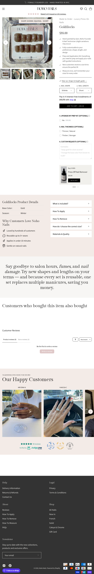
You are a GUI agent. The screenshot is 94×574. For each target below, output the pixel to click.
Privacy (52, 488)
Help (4, 482)
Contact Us (7, 496)
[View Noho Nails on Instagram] (3, 565)
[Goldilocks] (5, 74)
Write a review (47, 351)
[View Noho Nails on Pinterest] (9, 565)
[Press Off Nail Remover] (64, 174)
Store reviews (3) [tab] (23, 339)
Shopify (57, 568)
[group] (47, 2)
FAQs (4, 527)
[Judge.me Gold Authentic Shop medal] (60, 445)
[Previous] (5, 42)
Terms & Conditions (57, 492)
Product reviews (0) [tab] (9, 339)
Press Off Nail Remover (77, 172)
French (52, 518)
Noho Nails (42, 568)
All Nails (52, 509)
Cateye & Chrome (56, 527)
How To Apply (8, 514)
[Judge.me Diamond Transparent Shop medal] (50, 445)
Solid (51, 523)
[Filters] (75, 339)
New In (52, 514)
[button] (85, 8)
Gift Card (53, 531)
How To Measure (9, 523)
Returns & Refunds (10, 492)
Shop (51, 504)
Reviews (5, 509)
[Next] (49, 42)
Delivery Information (11, 488)
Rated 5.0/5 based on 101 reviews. (53, 14)
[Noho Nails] (47, 9)
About (5, 504)
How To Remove (9, 518)
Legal (51, 482)
